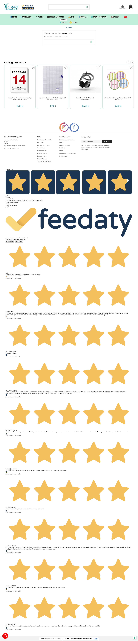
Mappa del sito (42, 151)
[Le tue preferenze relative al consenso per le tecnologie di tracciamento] (134, 638)
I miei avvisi (63, 156)
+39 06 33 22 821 (13, 148)
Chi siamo (40, 142)
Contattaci (41, 148)
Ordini (61, 142)
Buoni (61, 151)
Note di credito (64, 145)
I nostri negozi (42, 153)
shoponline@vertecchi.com (16, 145)
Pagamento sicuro (43, 145)
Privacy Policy (42, 156)
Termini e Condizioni (44, 161)
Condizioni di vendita (44, 140)
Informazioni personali (67, 140)
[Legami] (125, 16)
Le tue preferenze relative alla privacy (78, 639)
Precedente (10, 241)
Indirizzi (62, 148)
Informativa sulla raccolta (51, 639)
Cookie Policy (42, 159)
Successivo (18, 241)
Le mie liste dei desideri (67, 153)
